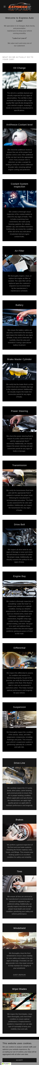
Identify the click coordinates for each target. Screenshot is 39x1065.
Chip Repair (19, 975)
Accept (19, 1060)
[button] (5, 7)
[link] (19, 6)
